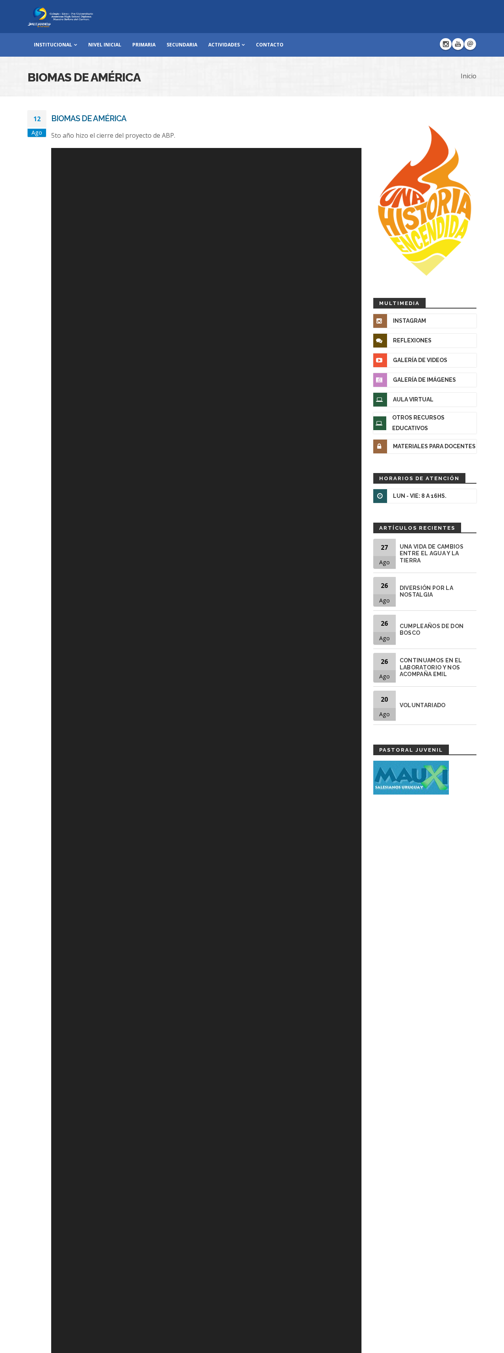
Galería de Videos (420, 360)
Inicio (468, 76)
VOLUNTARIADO (423, 705)
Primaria (144, 44)
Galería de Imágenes (424, 380)
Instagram (446, 44)
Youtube (458, 44)
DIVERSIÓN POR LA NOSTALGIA (427, 591)
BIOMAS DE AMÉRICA (88, 118)
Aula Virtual (413, 399)
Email (470, 44)
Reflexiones (412, 340)
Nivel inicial (104, 44)
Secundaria (182, 44)
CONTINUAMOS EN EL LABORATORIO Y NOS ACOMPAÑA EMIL (431, 667)
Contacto (270, 44)
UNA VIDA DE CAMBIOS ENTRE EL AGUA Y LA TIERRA (432, 553)
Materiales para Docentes (434, 446)
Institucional (53, 44)
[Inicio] (60, 15)
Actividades (224, 44)
